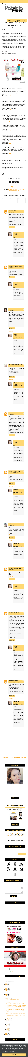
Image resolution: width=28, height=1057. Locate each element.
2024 (6, 983)
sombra (15, 190)
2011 (6, 1033)
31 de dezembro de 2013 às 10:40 (17, 286)
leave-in (19, 189)
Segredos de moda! (13, 534)
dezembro (8, 998)
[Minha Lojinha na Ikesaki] (15, 966)
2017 (6, 991)
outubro (8, 1019)
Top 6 (18, 190)
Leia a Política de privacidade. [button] (9, 1051)
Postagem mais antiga (21, 757)
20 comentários (17, 187)
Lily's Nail (11, 568)
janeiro (7, 1030)
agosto (7, 1021)
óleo (23, 189)
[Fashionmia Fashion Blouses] (15, 968)
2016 (6, 993)
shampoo (11, 190)
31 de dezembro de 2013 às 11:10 (17, 492)
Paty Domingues (13, 471)
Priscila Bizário (12, 612)
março (7, 1028)
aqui (9, 95)
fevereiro (8, 1029)
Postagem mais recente (7, 757)
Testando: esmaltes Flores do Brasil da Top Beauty (16, 1005)
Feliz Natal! (8, 1002)
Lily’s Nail (11, 576)
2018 (6, 990)
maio (7, 1025)
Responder (12, 227)
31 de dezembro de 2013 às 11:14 (17, 649)
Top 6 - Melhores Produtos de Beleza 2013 (14, 1000)
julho (7, 1023)
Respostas (10, 230)
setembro (8, 1020)
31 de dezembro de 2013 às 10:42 (17, 337)
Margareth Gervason (14, 364)
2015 (6, 994)
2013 (6, 996)
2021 (6, 987)
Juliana (10, 309)
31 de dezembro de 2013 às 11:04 (17, 444)
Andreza (11, 524)
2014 (6, 995)
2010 (6, 1034)
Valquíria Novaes (13, 680)
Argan (9, 189)
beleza (15, 189)
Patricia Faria (16, 27)
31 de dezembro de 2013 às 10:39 (17, 236)
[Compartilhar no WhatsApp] (18, 182)
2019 (6, 989)
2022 (6, 985)
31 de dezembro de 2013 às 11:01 (17, 386)
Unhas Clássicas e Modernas (15, 324)
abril (7, 1026)
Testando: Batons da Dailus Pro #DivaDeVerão (15, 1003)
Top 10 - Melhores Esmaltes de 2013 (13, 999)
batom (12, 189)
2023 (6, 984)
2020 (6, 988)
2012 (6, 1031)
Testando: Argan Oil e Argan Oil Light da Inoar (15, 1009)
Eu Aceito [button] (14, 1054)
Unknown (11, 210)
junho (7, 1024)
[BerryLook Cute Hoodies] (15, 971)
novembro (8, 1018)
